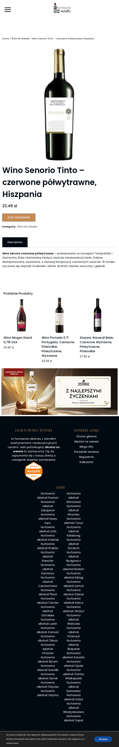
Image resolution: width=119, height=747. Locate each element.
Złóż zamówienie (19, 217)
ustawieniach (12, 743)
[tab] (15, 242)
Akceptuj (103, 739)
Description (14, 242)
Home (5, 38)
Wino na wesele (20, 38)
